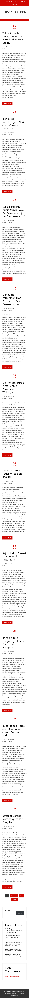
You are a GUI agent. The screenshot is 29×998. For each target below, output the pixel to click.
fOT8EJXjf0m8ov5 (9, 47)
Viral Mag (19, 993)
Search (7, 910)
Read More (7, 103)
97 (21, 896)
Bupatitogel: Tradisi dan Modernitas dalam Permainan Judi (13, 730)
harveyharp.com (14, 12)
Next (14, 900)
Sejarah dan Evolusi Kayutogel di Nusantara (14, 556)
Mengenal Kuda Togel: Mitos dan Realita (12, 474)
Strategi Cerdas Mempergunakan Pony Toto (12, 819)
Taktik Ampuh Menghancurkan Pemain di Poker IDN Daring (14, 38)
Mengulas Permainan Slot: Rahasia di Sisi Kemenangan (11, 299)
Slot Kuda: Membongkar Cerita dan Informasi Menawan (14, 123)
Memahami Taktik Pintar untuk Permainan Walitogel (13, 387)
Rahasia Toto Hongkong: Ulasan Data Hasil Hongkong (13, 642)
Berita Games (8, 49)
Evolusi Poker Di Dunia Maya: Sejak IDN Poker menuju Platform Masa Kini (13, 211)
